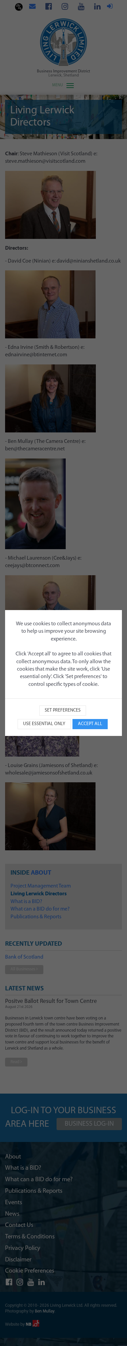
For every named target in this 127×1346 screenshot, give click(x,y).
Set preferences (63, 710)
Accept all (90, 723)
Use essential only (44, 723)
